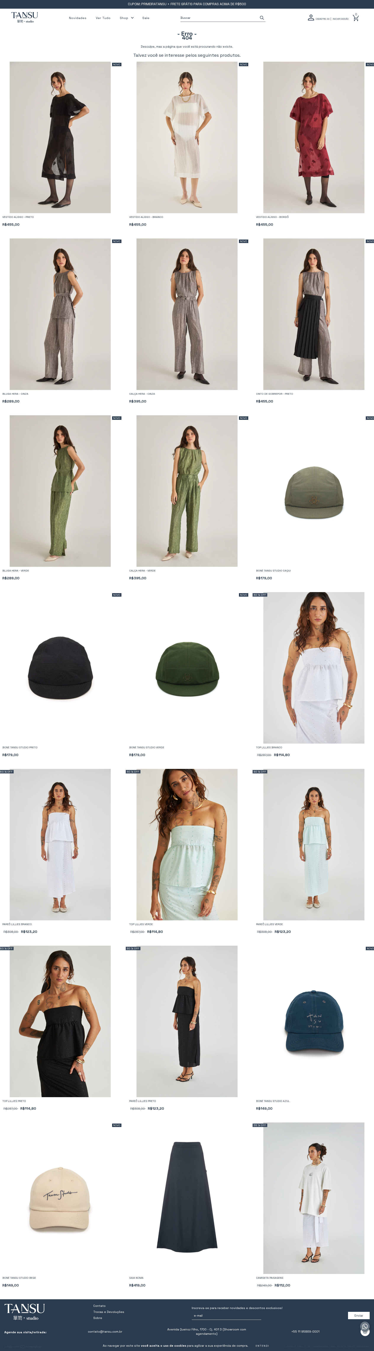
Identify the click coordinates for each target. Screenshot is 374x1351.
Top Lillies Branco (269, 747)
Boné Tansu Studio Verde (146, 747)
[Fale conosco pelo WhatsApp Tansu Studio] (365, 1327)
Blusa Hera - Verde (15, 570)
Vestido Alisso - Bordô (272, 217)
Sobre (97, 1318)
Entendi (262, 1346)
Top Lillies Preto (14, 1101)
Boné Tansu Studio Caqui (273, 570)
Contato (99, 1306)
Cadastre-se (323, 19)
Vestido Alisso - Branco (146, 217)
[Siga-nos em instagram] (365, 1331)
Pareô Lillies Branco (17, 924)
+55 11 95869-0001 (305, 1331)
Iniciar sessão (340, 19)
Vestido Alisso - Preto (18, 217)
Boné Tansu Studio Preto (19, 747)
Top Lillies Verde (141, 924)
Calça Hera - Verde (142, 570)
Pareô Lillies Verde (269, 924)
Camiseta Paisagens (269, 1278)
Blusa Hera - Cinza (15, 394)
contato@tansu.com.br (105, 1331)
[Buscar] (261, 18)
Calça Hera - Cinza (142, 394)
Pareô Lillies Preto (142, 1101)
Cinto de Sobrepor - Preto (274, 394)
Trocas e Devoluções (108, 1312)
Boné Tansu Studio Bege (19, 1278)
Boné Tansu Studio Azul (273, 1101)
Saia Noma (136, 1278)
